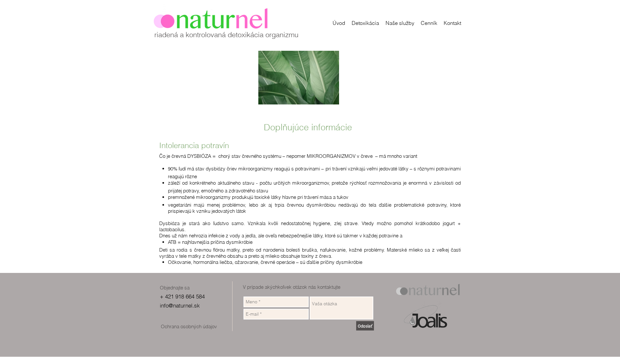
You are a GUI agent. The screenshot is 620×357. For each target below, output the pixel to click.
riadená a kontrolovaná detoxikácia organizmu (226, 34)
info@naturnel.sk (180, 305)
